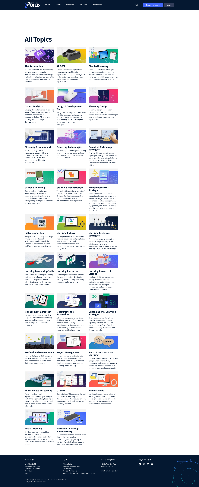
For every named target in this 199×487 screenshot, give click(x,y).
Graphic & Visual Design (70, 187)
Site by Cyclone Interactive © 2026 (35, 482)
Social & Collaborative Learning (101, 354)
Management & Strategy (38, 312)
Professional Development (39, 352)
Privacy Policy (68, 464)
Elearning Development (38, 147)
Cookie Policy (67, 468)
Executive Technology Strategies (100, 148)
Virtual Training (33, 428)
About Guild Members (32, 466)
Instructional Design (36, 233)
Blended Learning (98, 66)
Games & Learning (35, 187)
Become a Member (153, 5)
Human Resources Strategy (99, 189)
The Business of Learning (38, 390)
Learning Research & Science (100, 272)
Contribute (28, 471)
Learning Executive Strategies (99, 234)
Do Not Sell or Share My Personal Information (79, 473)
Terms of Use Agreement (71, 466)
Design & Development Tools (69, 108)
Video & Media (96, 390)
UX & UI (61, 390)
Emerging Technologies (69, 147)
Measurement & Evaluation (65, 313)
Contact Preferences (70, 471)
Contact (27, 473)
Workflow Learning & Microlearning (68, 430)
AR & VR (61, 66)
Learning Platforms (67, 271)
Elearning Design (98, 106)
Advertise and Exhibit (32, 468)
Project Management (68, 352)
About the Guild (30, 464)
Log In (169, 5)
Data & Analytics (34, 106)
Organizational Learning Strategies (102, 313)
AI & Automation (34, 66)
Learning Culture (66, 233)
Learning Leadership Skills (39, 271)
